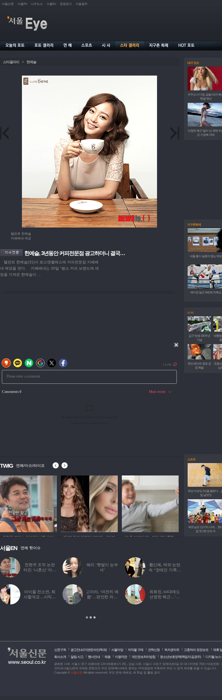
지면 (87, 650)
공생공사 (66, 3)
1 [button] (87, 617)
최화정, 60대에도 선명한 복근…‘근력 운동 (164, 597)
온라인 (94, 650)
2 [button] (91, 617)
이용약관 (121, 657)
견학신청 (154, 650)
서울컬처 (81, 3)
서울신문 (8, 3)
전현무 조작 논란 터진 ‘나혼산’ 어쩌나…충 (40, 570)
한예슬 (31, 62)
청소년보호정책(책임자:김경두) (180, 657)
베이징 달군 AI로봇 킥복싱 (205, 292)
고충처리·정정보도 (196, 650)
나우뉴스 (37, 3)
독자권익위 (171, 650)
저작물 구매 (135, 650)
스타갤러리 (11, 62)
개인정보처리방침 (143, 657)
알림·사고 (77, 657)
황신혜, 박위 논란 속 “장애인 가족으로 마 (165, 570)
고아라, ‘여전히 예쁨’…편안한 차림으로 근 (102, 597)
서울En (51, 3)
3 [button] (94, 617)
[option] (28, 503)
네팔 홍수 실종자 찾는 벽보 (206, 256)
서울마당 (117, 650)
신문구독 (60, 650)
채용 (107, 657)
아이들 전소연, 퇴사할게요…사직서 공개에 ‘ (40, 597)
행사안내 (94, 657)
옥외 (103, 650)
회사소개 (60, 657)
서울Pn (22, 3)
